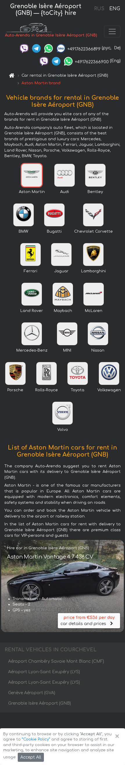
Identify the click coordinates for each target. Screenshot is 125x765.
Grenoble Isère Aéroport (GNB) (39, 703)
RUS (99, 8)
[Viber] (24, 48)
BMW (23, 231)
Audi (64, 192)
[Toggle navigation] (112, 31)
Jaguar (61, 271)
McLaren (93, 311)
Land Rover (31, 311)
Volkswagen (109, 390)
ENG (114, 8)
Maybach (63, 311)
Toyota (77, 390)
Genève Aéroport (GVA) (31, 693)
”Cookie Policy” (36, 739)
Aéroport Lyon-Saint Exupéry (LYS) (44, 672)
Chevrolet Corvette (93, 231)
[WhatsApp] (48, 48)
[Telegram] (36, 48)
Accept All (30, 757)
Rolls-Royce (46, 390)
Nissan (97, 350)
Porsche (15, 390)
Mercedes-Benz (31, 350)
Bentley (95, 192)
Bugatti (54, 231)
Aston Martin (32, 192)
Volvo (62, 430)
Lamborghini (93, 271)
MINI (67, 350)
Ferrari (30, 271)
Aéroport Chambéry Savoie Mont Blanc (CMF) (56, 661)
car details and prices (87, 620)
